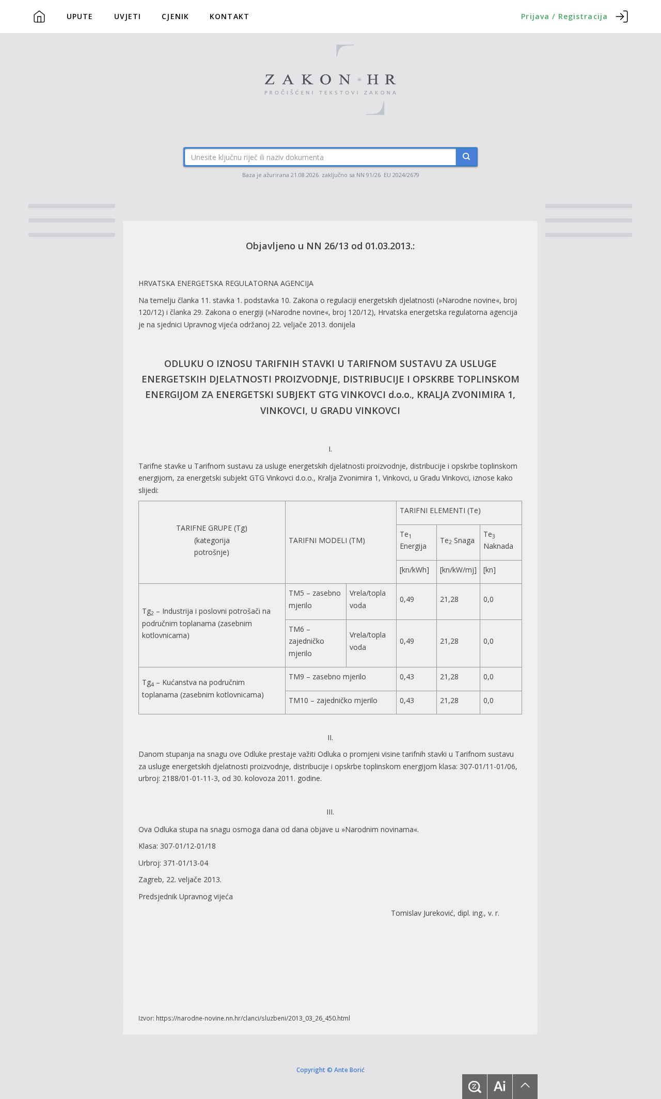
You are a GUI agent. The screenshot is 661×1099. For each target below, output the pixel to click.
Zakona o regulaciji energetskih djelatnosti (363, 300)
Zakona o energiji (234, 312)
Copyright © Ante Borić (330, 1069)
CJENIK (175, 16)
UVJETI (127, 16)
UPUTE (80, 16)
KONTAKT (229, 16)
